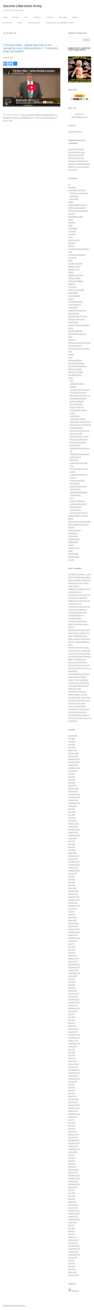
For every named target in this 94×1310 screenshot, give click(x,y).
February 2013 (73, 1169)
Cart (26, 17)
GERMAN (71, 284)
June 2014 (71, 1122)
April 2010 (71, 1269)
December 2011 (74, 1210)
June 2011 (71, 1228)
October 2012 (73, 1181)
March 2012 (72, 1202)
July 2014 (71, 1120)
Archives (15, 17)
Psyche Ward (74, 483)
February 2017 (73, 1029)
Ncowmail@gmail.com (80, 117)
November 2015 (74, 1073)
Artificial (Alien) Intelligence (78, 211)
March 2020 (72, 920)
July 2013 (71, 1155)
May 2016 (71, 1055)
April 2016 (71, 1058)
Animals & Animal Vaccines (79, 389)
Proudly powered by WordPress (14, 1306)
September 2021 (74, 906)
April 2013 (71, 1164)
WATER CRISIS (73, 554)
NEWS (70, 337)
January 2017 (73, 1032)
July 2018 (71, 979)
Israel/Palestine (74, 296)
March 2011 (72, 1237)
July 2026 (71, 738)
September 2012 (74, 1184)
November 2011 (74, 1213)
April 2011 (71, 1234)
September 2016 (74, 1043)
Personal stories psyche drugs (79, 343)
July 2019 (71, 944)
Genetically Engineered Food (80, 422)
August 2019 (72, 941)
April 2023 (71, 850)
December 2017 (74, 999)
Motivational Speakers (78, 442)
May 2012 (71, 1196)
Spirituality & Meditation (78, 492)
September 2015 (74, 1079)
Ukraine (71, 545)
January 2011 (73, 1243)
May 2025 (71, 779)
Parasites (71, 340)
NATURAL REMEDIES (75, 331)
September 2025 (74, 768)
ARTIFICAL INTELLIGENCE (77, 208)
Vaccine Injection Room (78, 504)
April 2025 (71, 782)
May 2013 (71, 1161)
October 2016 (73, 1040)
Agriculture (72, 187)
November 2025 (74, 762)
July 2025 (71, 774)
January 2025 (73, 791)
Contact (49, 17)
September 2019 (74, 938)
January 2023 (73, 859)
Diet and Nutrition (76, 404)
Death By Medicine (76, 401)
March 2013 (72, 1166)
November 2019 (74, 932)
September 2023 (74, 835)
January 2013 (73, 1172)
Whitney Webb (73, 557)
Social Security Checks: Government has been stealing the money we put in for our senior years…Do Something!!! (79, 665)
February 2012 (73, 1205)
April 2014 (71, 1128)
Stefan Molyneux (74, 530)
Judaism (71, 299)
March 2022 (72, 888)
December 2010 (74, 1246)
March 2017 (72, 1026)
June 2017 (71, 1017)
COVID (70, 237)
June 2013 (71, 1158)
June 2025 (71, 777)
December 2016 (74, 1035)
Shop (20, 23)
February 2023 (73, 856)
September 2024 (74, 803)
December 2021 (74, 897)
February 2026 (73, 753)
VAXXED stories (74, 548)
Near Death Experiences (77, 334)
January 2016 (73, 1067)
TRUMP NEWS (73, 542)
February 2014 (73, 1134)
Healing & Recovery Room (79, 436)
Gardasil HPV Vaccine (78, 419)
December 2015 (74, 1070)
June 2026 (71, 741)
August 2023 (72, 838)
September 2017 (74, 1008)
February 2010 (73, 1275)
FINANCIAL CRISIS (74, 266)
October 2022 (73, 867)
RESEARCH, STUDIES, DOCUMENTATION (17, 118)
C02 (42, 118)
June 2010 (71, 1263)
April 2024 (71, 818)
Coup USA (72, 234)
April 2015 (71, 1093)
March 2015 (72, 1096)
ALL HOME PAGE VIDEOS (77, 190)
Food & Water (75, 416)
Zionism (71, 560)
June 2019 (71, 947)
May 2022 (71, 882)
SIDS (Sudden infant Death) (78, 524)
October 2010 (73, 1252)
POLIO (70, 357)
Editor (70, 659)
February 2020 (73, 923)
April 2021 (71, 914)
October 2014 (73, 1111)
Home (5, 17)
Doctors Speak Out (77, 407)
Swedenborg (73, 533)
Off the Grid (74, 460)
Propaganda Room (75, 360)
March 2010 (72, 1272)
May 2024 (71, 815)
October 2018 (73, 970)
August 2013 (72, 1152)
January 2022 (73, 894)
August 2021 (72, 908)
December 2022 (74, 862)
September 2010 (74, 1254)
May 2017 (71, 1020)
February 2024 (73, 823)
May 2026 (71, 744)
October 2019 (73, 935)
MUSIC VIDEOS (75, 445)
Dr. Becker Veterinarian (76, 255)
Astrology (71, 214)
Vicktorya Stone (74, 694)
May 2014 (71, 1125)
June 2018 (71, 982)
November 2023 (74, 829)
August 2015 (72, 1081)
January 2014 (73, 1137)
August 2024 (72, 806)
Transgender (73, 536)
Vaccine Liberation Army (22, 6)
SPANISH (71, 527)
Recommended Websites (77, 366)
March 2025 (72, 785)
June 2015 (71, 1087)
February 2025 (73, 788)
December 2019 (74, 929)
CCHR (70, 225)
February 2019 (73, 958)
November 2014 (74, 1108)
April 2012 (71, 1199)
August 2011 (72, 1222)
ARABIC (70, 202)
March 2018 (72, 991)
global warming (49, 118)
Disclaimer (63, 17)
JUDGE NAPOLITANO (75, 302)
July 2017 (71, 1014)
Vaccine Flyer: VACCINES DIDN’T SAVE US (59, 23)
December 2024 (74, 794)
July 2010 (71, 1260)
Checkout (37, 17)
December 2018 (74, 964)
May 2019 (71, 950)
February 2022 (73, 891)
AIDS (71, 381)
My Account (8, 23)
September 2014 (74, 1114)
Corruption (72, 231)
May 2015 (71, 1090)
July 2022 (71, 876)
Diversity (71, 246)
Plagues (71, 354)
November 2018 (74, 967)
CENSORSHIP (73, 228)
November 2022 (74, 864)
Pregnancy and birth (77, 480)
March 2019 (72, 955)
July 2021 (71, 911)
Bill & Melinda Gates (75, 217)
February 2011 (73, 1240)
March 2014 (72, 1131)
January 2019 (73, 961)
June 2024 (71, 812)
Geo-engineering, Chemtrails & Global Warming (38, 115)
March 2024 (72, 820)
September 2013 (74, 1149)
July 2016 (71, 1049)
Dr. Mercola (72, 258)
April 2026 (71, 747)
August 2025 (72, 771)
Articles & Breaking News (77, 205)
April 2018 (71, 988)
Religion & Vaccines (75, 369)
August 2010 (72, 1257)
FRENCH (71, 272)
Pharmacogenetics (75, 346)
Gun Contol (72, 287)
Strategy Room (75, 495)
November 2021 (74, 900)
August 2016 (72, 1046)
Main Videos (74, 199)
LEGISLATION (73, 307)
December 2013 (74, 1140)
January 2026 (73, 756)
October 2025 (73, 765)
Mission (75, 17)
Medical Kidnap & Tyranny (78, 316)
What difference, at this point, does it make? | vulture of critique (79, 633)
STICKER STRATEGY (75, 131)
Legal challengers (74, 304)
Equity (70, 260)
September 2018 (74, 973)
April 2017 (71, 1023)
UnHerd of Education (77, 501)
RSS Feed (75, 1291)
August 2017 (72, 1011)
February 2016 (73, 1064)
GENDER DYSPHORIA (75, 275)
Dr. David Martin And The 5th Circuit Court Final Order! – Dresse (78, 677)
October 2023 (73, 832)
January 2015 (73, 1102)
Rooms (70, 378)
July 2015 (71, 1084)
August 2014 (72, 1117)
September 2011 (74, 1219)
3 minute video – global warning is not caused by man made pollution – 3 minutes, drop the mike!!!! (31, 48)
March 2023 (72, 853)
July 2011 (71, 1225)
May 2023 (71, 847)
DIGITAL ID (72, 243)
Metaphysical (73, 322)
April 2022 (71, 885)
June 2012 (71, 1193)
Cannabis (71, 222)
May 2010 (71, 1266)
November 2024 (74, 797)
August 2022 (72, 873)
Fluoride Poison (74, 269)
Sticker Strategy (33, 23)
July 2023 (71, 841)
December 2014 (74, 1105)
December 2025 (74, 759)
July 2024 (71, 809)
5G (69, 184)
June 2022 (71, 879)
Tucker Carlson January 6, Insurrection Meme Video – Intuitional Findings (78, 612)
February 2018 (73, 993)
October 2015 (73, 1076)
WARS (70, 551)
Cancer (70, 219)
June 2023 (71, 844)
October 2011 (73, 1216)
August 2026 (72, 735)
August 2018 (72, 976)
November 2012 (74, 1178)
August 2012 (72, 1187)
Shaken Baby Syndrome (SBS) (79, 521)
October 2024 (73, 800)
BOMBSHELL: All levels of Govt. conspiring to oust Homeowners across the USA (79, 604)
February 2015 (73, 1099)
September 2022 (74, 870)
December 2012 (74, 1175)
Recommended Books (76, 363)
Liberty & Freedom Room (79, 439)
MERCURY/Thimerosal (76, 319)
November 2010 (74, 1249)
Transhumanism (74, 539)
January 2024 (73, 826)
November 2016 (74, 1037)
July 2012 (71, 1190)
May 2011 (71, 1231)
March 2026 (72, 750)
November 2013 (74, 1143)
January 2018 (73, 996)
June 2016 (71, 1052)
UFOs (72, 498)
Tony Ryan (72, 709)
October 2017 (73, 1005)
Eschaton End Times (75, 263)
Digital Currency (74, 240)
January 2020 (73, 926)
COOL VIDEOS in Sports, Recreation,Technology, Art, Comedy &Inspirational (80, 395)
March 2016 (72, 1061)
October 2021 (73, 903)
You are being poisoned (78, 513)
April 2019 (71, 952)
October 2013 (73, 1146)
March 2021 (72, 917)
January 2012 (73, 1208)
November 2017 (74, 1002)
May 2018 (71, 985)
